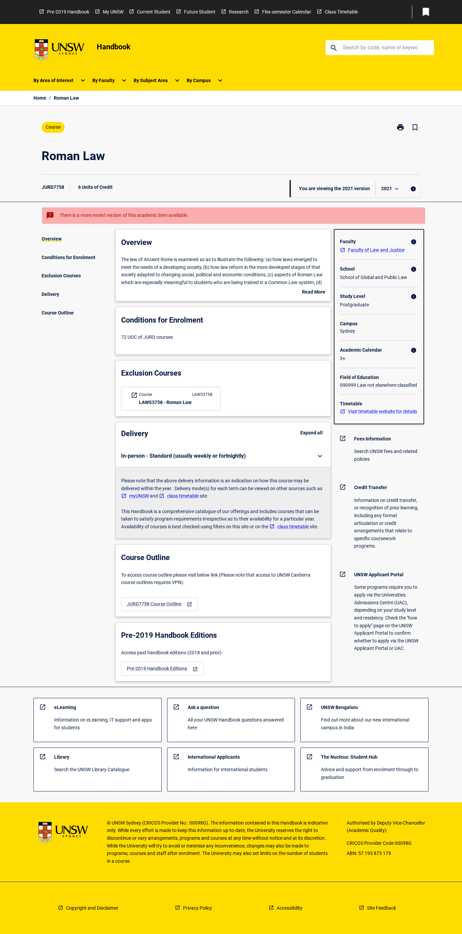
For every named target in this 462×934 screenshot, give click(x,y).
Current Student (153, 12)
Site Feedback (381, 908)
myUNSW (139, 496)
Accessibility (289, 908)
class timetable (183, 496)
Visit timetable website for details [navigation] (382, 411)
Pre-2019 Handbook (68, 12)
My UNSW (113, 12)
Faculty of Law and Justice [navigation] (376, 250)
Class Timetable (341, 12)
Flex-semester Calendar (286, 12)
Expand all (311, 432)
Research (239, 12)
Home (39, 98)
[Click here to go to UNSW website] (59, 50)
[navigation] (159, 604)
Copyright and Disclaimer (92, 908)
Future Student (199, 12)
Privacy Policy (197, 908)
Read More (313, 292)
